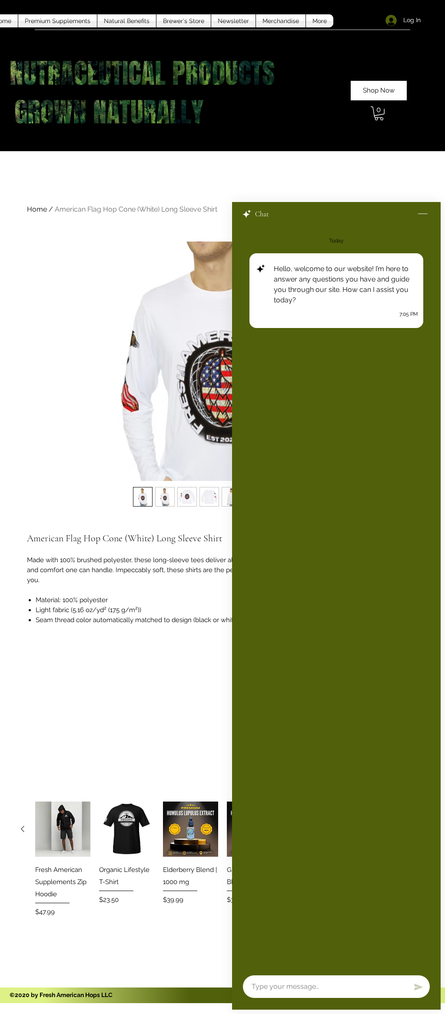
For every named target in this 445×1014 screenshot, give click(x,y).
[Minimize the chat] (423, 214)
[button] (379, 113)
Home (37, 209)
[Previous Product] (22, 829)
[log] (336, 598)
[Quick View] (62, 829)
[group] (222, 865)
